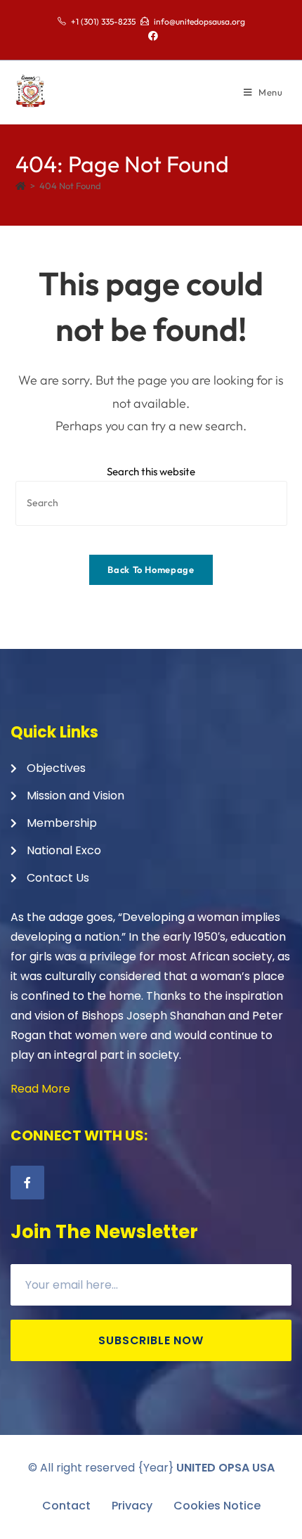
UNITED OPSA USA (225, 1468)
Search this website (151, 471)
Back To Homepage (150, 569)
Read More (40, 1089)
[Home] (20, 185)
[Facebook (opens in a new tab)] (151, 36)
